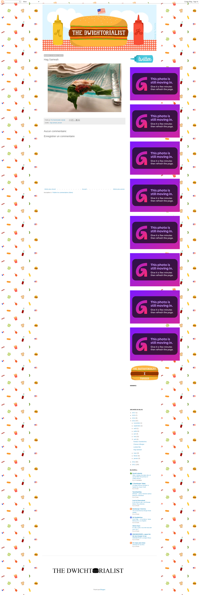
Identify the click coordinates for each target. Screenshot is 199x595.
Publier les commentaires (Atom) (63, 192)
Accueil (84, 189)
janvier (136, 458)
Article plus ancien (119, 189)
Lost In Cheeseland (138, 500)
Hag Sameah (137, 450)
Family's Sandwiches (140, 441)
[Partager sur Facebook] (77, 120)
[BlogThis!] (72, 120)
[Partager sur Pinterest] (79, 120)
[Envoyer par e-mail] (70, 120)
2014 (134, 418)
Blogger (102, 589)
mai (135, 436)
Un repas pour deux (138, 543)
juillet (135, 431)
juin (135, 434)
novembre (137, 423)
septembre (137, 426)
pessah (60, 122)
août (135, 428)
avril (135, 439)
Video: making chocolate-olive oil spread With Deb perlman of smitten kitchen (141, 476)
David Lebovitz (137, 473)
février (136, 456)
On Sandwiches (137, 517)
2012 (134, 462)
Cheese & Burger (138, 444)
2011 (134, 464)
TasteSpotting (136, 492)
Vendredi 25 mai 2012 (138, 544)
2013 (134, 421)
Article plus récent (50, 189)
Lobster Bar (137, 447)
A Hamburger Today (139, 483)
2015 (134, 415)
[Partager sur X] (74, 120)
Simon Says (136, 526)
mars (135, 453)
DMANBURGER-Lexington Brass (141, 538)
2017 (134, 413)
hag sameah (53, 122)
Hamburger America (139, 509)
